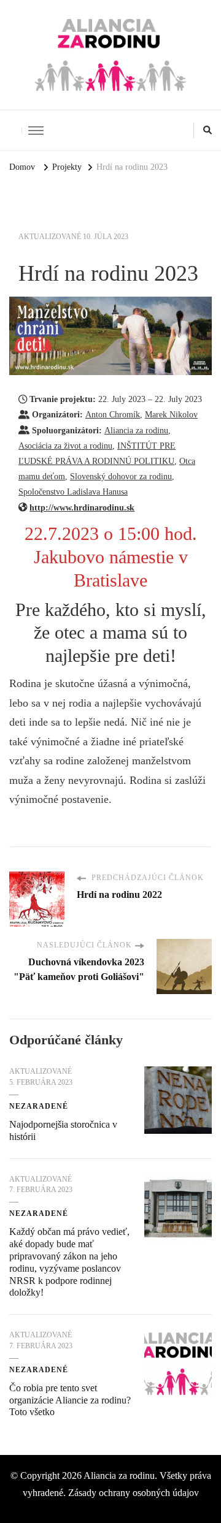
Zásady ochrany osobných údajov (133, 1492)
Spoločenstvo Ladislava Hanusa (73, 491)
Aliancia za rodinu (136, 430)
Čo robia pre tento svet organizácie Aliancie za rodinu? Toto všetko (70, 1400)
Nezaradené (38, 1106)
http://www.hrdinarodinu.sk (81, 507)
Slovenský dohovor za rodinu (121, 476)
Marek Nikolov (171, 414)
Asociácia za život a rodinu (65, 445)
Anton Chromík (112, 414)
